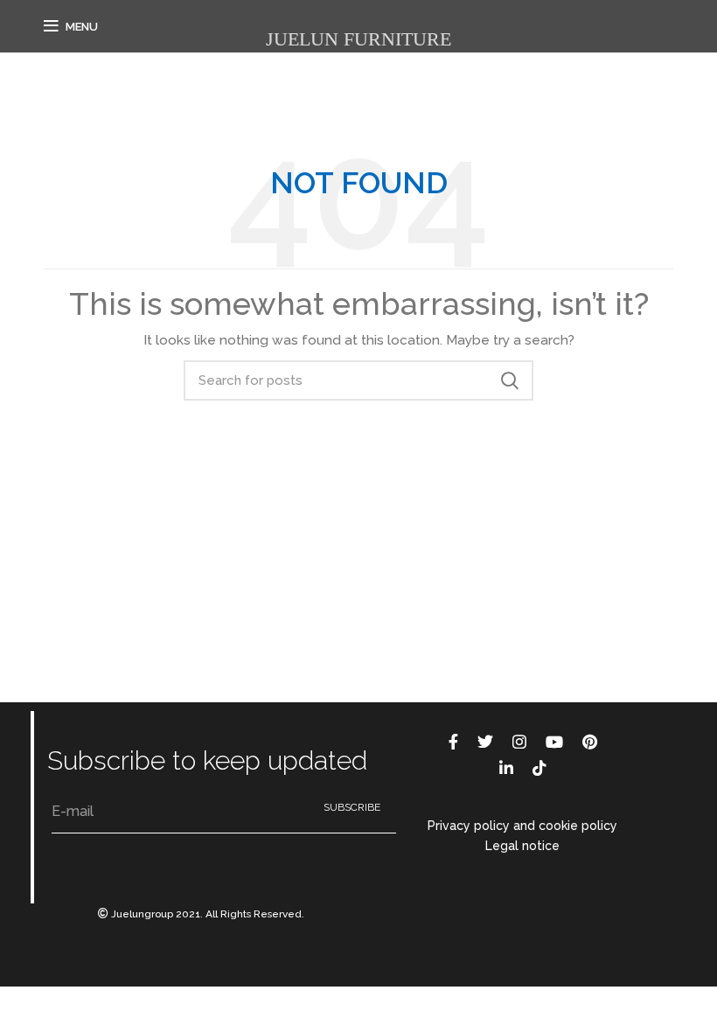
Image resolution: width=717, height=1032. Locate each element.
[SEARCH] (510, 380)
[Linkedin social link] (506, 768)
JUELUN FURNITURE (358, 39)
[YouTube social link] (554, 742)
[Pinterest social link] (590, 742)
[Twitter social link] (485, 742)
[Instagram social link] (519, 742)
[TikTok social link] (539, 768)
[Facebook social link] (453, 742)
